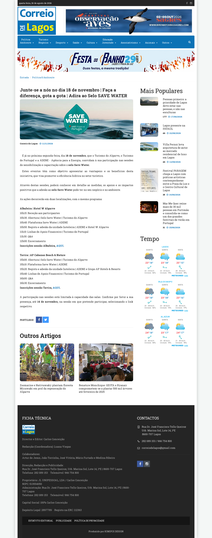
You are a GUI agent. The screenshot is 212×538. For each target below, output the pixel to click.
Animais (150, 42)
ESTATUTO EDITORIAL (40, 520)
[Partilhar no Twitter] (45, 319)
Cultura (91, 42)
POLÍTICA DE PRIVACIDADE (89, 520)
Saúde (76, 42)
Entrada (24, 77)
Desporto (60, 42)
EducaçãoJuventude (107, 41)
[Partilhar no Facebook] (39, 319)
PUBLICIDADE (64, 520)
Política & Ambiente (43, 77)
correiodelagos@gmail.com (158, 447)
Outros (165, 42)
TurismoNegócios (43, 41)
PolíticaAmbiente (25, 41)
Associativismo (129, 42)
